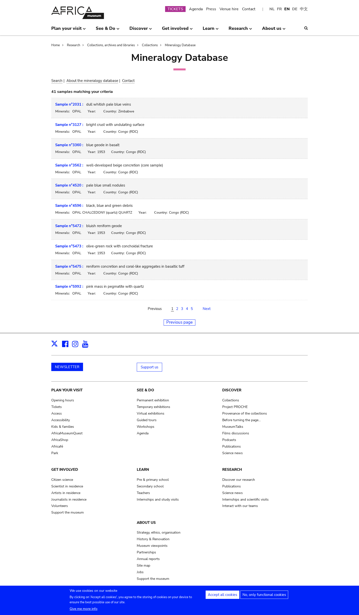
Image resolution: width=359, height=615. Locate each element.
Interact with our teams (240, 506)
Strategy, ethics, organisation (158, 532)
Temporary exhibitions (153, 407)
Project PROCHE (235, 407)
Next (207, 308)
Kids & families (62, 426)
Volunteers (59, 506)
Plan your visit (67, 390)
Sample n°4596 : (69, 205)
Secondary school (150, 486)
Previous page (179, 322)
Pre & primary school (153, 479)
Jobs (140, 572)
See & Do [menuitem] (105, 30)
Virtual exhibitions (150, 413)
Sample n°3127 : (69, 124)
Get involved (64, 469)
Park (54, 453)
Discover (231, 390)
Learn (143, 469)
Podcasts (229, 440)
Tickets (56, 407)
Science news (232, 453)
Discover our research (238, 479)
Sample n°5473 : (69, 246)
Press (211, 9)
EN (287, 9)
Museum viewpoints (152, 545)
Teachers (143, 493)
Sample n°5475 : (69, 266)
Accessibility (60, 420)
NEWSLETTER (67, 366)
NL (272, 9)
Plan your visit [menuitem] (66, 30)
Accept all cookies (222, 594)
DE (294, 9)
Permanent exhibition (153, 400)
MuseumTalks (232, 426)
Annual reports (148, 559)
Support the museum (67, 512)
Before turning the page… (241, 420)
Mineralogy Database (180, 45)
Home (55, 45)
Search (57, 80)
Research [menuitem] (238, 30)
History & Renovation (153, 539)
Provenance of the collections (244, 413)
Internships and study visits (158, 499)
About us (146, 522)
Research (73, 45)
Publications (231, 446)
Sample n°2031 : (69, 104)
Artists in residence (65, 493)
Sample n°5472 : (69, 225)
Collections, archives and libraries (111, 45)
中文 (304, 9)
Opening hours (62, 400)
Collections (150, 45)
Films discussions (235, 433)
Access (56, 413)
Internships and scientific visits (245, 499)
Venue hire (229, 9)
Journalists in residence (68, 499)
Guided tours (147, 420)
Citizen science (62, 479)
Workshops (145, 426)
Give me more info (83, 609)
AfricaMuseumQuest (67, 433)
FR (279, 9)
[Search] (306, 28)
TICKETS (175, 9)
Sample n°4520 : (69, 185)
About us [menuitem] (271, 30)
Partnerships (146, 552)
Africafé (57, 446)
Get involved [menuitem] (175, 30)
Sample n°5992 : (69, 286)
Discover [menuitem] (138, 30)
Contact (248, 9)
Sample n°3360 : (69, 145)
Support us (149, 367)
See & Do (145, 390)
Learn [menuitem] (208, 30)
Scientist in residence (67, 486)
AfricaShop (59, 440)
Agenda (196, 9)
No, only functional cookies (264, 594)
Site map (143, 565)
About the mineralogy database (92, 80)
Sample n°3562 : (69, 165)
